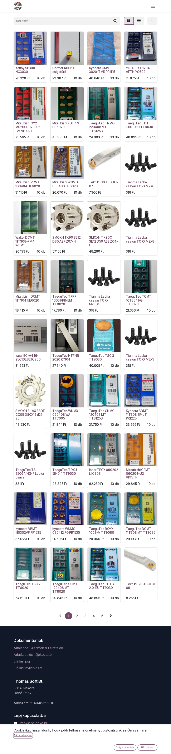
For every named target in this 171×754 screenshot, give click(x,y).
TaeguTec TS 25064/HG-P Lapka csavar (29, 473)
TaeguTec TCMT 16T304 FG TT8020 (138, 300)
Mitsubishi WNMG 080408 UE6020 (65, 184)
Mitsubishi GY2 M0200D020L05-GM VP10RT (28, 127)
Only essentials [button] (125, 747)
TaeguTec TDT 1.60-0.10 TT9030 (139, 125)
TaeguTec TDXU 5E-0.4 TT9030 (64, 472)
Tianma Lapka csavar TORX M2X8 (140, 239)
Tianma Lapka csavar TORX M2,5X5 (99, 300)
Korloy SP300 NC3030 (25, 70)
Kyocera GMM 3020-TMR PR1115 (102, 70)
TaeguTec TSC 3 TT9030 (101, 357)
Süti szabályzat (23, 735)
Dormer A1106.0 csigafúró (63, 70)
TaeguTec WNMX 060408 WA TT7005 (65, 414)
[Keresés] (115, 21)
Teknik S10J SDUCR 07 (103, 184)
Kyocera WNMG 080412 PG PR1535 (66, 531)
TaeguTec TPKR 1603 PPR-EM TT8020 (64, 300)
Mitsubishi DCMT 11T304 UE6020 (27, 298)
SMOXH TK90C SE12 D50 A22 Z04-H (103, 241)
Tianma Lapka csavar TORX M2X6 (140, 184)
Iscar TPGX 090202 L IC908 (103, 472)
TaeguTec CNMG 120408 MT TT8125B (101, 414)
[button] (20, 59)
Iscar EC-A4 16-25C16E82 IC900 (28, 357)
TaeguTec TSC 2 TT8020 (27, 586)
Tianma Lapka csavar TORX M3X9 (140, 357)
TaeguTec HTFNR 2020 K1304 (65, 357)
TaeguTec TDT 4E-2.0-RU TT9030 (103, 586)
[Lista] (139, 21)
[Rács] (129, 21)
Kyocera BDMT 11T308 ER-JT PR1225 (137, 414)
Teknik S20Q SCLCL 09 (141, 586)
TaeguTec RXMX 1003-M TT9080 (101, 531)
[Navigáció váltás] (153, 6)
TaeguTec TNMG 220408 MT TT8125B (101, 127)
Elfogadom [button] (147, 747)
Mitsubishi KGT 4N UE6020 (65, 125)
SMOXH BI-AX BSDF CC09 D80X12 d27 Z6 (30, 414)
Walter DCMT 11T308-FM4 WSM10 (25, 241)
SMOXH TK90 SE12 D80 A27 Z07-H (66, 239)
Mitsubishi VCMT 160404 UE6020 (27, 184)
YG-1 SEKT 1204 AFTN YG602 (138, 70)
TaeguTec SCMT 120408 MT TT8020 (65, 588)
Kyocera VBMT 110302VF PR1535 (28, 531)
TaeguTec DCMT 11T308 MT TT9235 (140, 531)
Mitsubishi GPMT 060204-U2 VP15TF (138, 473)
